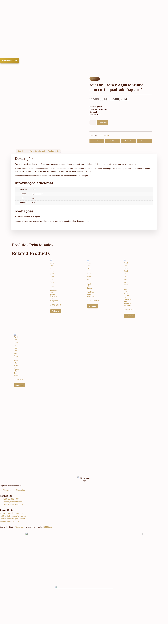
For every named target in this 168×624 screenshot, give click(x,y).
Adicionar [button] (56, 311)
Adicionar (102, 122)
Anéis (107, 135)
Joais (20, 527)
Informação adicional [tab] (37, 151)
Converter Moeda (9, 61)
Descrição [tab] (21, 151)
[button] (96, 141)
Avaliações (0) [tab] (53, 151)
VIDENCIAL (47, 527)
